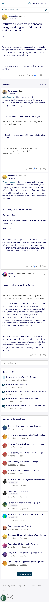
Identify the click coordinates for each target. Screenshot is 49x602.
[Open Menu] (45, 9)
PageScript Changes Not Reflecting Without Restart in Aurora (27, 562)
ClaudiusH (12, 273)
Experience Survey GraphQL (20, 526)
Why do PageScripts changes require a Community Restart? (25, 553)
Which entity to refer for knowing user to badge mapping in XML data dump (26, 462)
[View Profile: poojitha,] (4, 554)
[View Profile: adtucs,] (4, 445)
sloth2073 (23, 520)
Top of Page (22, 586)
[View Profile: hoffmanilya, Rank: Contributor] (5, 17)
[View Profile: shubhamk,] (4, 436)
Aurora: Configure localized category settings (26, 391)
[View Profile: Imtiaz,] (4, 427)
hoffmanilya (13, 16)
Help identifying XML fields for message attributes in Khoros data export (25, 444)
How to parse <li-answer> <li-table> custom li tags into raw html (24, 470)
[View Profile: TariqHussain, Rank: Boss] (4, 92)
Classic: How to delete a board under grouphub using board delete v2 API (24, 426)
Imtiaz (21, 429)
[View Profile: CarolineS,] (4, 481)
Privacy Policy (36, 586)
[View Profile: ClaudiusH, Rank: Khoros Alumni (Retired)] (4, 274)
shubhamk (24, 438)
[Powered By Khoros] (24, 596)
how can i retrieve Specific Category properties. (22, 377)
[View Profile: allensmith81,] (4, 528)
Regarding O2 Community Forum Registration (22, 544)
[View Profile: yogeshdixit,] (4, 504)
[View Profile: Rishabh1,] (4, 563)
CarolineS (23, 485)
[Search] (29, 3)
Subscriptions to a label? (19, 491)
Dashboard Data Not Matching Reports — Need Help (26, 535)
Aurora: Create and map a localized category (25, 405)
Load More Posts (24, 574)
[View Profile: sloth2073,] (4, 516)
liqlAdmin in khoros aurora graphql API (24, 503)
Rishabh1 (23, 565)
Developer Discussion (11, 10)
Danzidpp (23, 538)
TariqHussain (13, 91)
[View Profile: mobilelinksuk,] (4, 545)
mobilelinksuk (25, 547)
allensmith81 (24, 529)
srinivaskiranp (22, 380)
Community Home (8, 586)
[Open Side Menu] (3, 3)
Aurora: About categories (17, 384)
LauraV (19, 387)
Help (3, 590)
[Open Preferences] (3, 598)
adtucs (22, 447)
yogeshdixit (24, 509)
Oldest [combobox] (42, 84)
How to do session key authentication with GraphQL (26, 514)
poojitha (23, 556)
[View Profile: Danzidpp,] (4, 536)
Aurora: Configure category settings (22, 398)
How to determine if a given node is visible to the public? (26, 479)
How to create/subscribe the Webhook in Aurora (26, 435)
